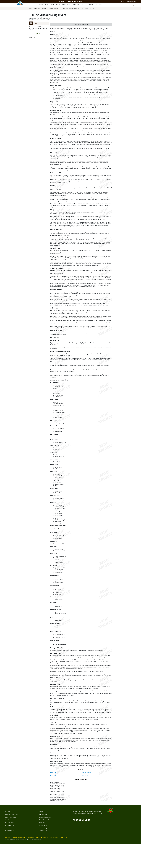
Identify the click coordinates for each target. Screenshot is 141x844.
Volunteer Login (43, 814)
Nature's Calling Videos (44, 828)
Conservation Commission (19, 837)
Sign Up (38, 33)
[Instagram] (83, 820)
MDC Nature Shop (9, 825)
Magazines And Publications (40, 8)
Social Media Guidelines (42, 837)
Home (30, 8)
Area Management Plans (11, 820)
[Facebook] (77, 820)
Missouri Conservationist (55, 8)
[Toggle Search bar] (132, 5)
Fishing (52, 4)
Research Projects (9, 830)
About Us (7, 811)
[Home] (20, 4)
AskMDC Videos (43, 825)
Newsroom (8, 828)
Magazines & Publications (11, 814)
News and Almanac (86, 772)
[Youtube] (80, 820)
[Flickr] (89, 820)
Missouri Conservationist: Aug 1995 (71, 8)
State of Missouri (54, 837)
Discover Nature (66, 4)
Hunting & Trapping (43, 4)
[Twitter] (74, 820)
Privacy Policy (31, 837)
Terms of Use (63, 837)
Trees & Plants (75, 4)
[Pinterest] (86, 820)
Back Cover (53, 772)
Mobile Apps (42, 822)
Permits (58, 4)
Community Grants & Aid (45, 817)
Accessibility (7, 837)
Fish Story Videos (43, 830)
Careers (41, 811)
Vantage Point (85, 775)
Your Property (91, 4)
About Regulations (9, 822)
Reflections (53, 775)
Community (99, 4)
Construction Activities (44, 820)
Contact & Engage (131, 1)
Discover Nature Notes (10, 817)
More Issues (32, 37)
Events (122, 1)
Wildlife (83, 4)
